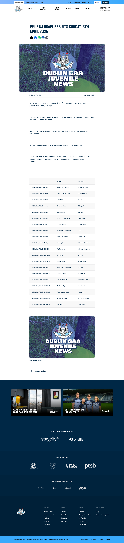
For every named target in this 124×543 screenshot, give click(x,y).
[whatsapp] (39, 37)
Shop (42, 2)
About (69, 2)
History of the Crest (85, 515)
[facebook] (35, 37)
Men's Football (44, 9)
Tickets (63, 511)
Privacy (108, 539)
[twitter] (31, 37)
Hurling (68, 9)
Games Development (102, 515)
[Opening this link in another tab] (97, 2)
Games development (32, 2)
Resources (77, 2)
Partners (81, 511)
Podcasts (64, 518)
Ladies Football (58, 9)
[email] (46, 37)
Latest (30, 9)
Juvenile (88, 9)
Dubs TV (64, 515)
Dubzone (105, 2)
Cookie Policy (84, 539)
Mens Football (48, 511)
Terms (101, 539)
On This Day (83, 518)
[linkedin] (43, 37)
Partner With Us (86, 2)
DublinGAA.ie (19, 2)
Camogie (78, 9)
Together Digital (63, 539)
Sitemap (93, 539)
